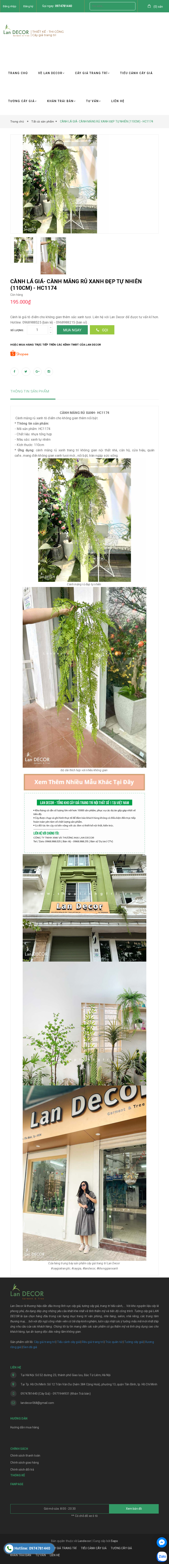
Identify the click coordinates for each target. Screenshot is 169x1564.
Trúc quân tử (113, 1342)
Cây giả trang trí (44, 1342)
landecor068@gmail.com (37, 1402)
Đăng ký (28, 6)
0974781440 (63, 6)
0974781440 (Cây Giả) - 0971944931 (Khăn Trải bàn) (56, 1393)
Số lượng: (17, 330)
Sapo (114, 1541)
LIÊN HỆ (117, 101)
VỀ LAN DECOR (50, 73)
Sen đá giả (30, 1347)
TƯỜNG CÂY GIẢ (21, 101)
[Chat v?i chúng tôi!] (162, 1542)
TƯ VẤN (92, 101)
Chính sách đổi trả (22, 1469)
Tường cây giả (133, 1342)
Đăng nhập (9, 6)
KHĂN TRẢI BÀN (60, 101)
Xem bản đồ (134, 1508)
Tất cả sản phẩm (42, 121)
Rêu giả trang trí (92, 1342)
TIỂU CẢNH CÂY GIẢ (136, 73)
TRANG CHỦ (18, 73)
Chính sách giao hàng (24, 1462)
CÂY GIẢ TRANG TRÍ (91, 73)
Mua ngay (72, 330)
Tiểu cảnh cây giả (68, 1342)
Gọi (104, 330)
